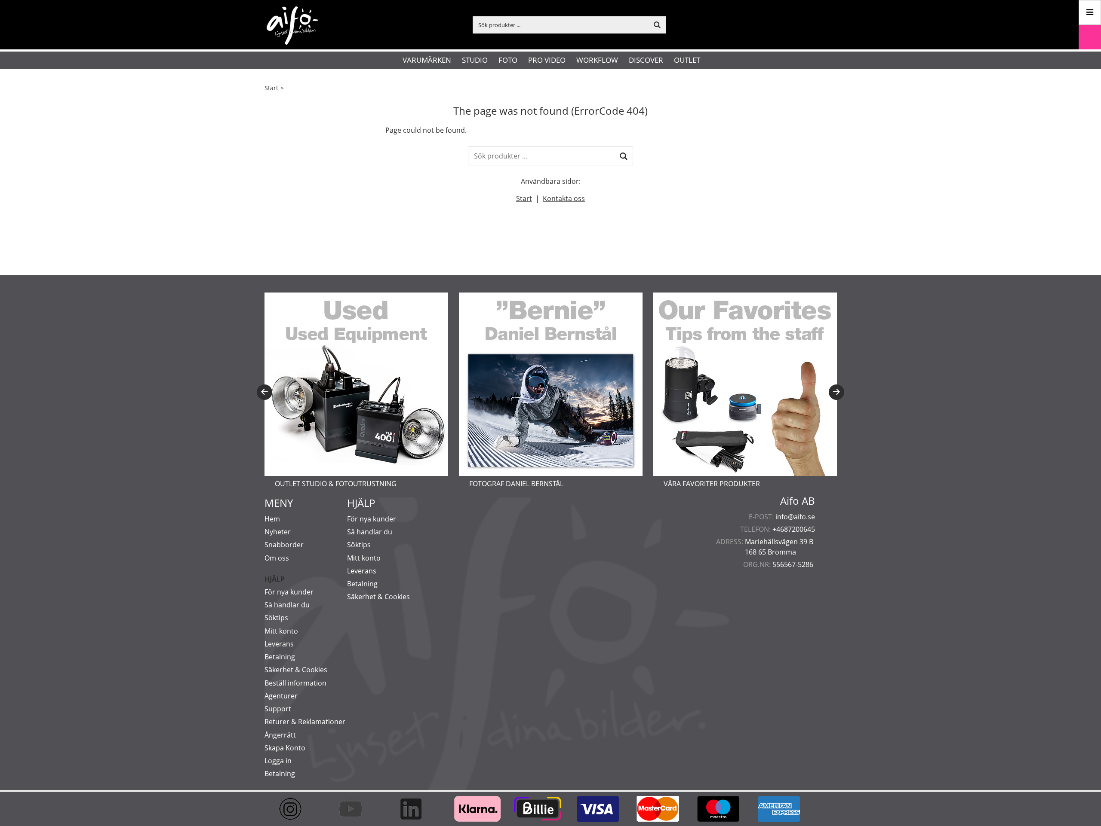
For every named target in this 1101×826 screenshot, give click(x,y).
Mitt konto (281, 631)
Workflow (597, 60)
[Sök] (623, 155)
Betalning (279, 656)
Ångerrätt (280, 735)
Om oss (276, 558)
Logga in (278, 760)
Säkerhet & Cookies (295, 669)
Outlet (687, 60)
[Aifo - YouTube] (355, 809)
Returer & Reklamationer (304, 721)
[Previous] (264, 392)
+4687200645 (793, 529)
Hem (272, 519)
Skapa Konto (284, 748)
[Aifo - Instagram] (294, 809)
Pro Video (547, 60)
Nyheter (277, 531)
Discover (646, 60)
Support (277, 708)
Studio (475, 60)
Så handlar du (287, 605)
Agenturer (281, 696)
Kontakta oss (564, 198)
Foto (507, 60)
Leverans (279, 644)
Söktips (276, 617)
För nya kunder (289, 592)
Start (271, 88)
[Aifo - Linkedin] (415, 809)
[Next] (836, 392)
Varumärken (427, 60)
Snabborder (284, 544)
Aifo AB (797, 501)
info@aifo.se (795, 516)
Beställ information (295, 683)
